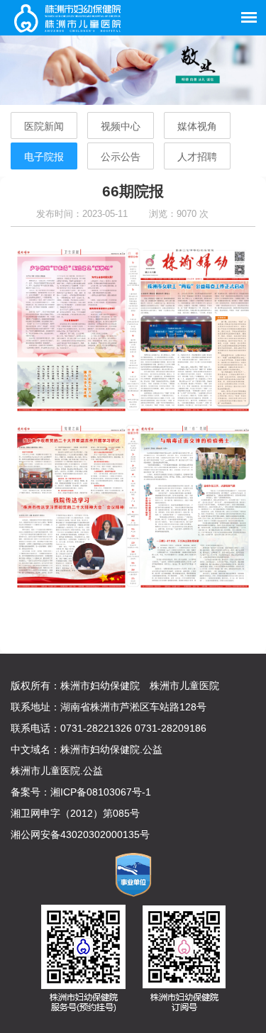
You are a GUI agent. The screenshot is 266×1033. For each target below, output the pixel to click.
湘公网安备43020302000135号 (80, 834)
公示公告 (120, 156)
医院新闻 (44, 126)
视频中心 (120, 126)
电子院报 (44, 156)
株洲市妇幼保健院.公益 (111, 749)
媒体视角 (197, 126)
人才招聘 (197, 156)
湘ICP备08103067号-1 (100, 792)
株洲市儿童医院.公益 (57, 770)
